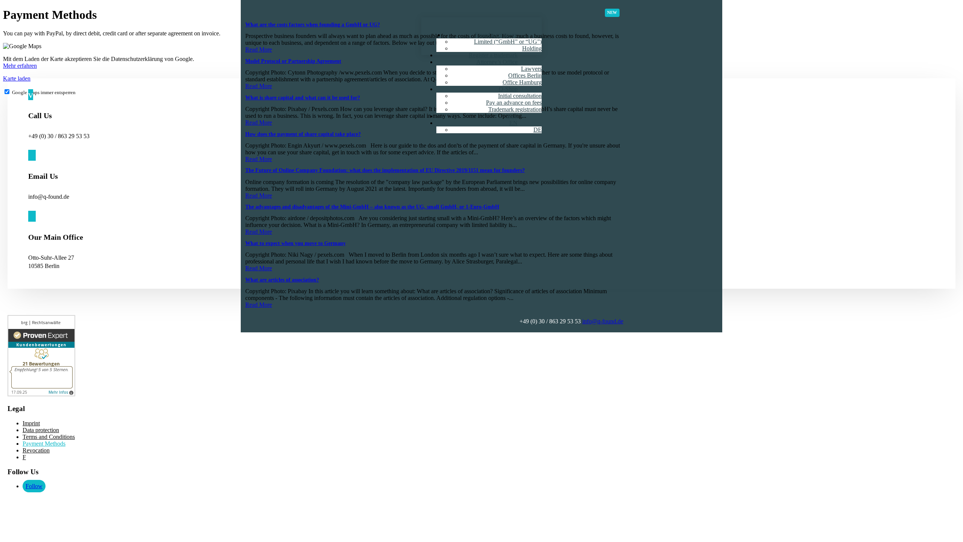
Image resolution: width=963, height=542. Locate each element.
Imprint (31, 423)
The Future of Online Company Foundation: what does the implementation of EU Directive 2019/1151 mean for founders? (385, 170)
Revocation (36, 450)
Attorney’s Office (497, 62)
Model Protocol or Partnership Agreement (293, 61)
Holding (532, 48)
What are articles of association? (282, 280)
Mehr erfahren (20, 65)
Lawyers (531, 68)
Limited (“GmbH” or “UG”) (508, 41)
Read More (258, 49)
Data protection (41, 430)
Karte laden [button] (16, 78)
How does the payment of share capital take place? (303, 134)
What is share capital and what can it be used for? (302, 97)
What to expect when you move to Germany (295, 243)
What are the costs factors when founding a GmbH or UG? (312, 24)
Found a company (496, 35)
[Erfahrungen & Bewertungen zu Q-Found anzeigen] (41, 394)
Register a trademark (493, 55)
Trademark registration (515, 109)
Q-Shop (508, 89)
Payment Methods (44, 443)
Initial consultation (520, 96)
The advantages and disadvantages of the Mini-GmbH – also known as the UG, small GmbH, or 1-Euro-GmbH (372, 207)
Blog (512, 116)
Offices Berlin (525, 75)
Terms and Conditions (49, 437)
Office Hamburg (522, 82)
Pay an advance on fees (514, 102)
